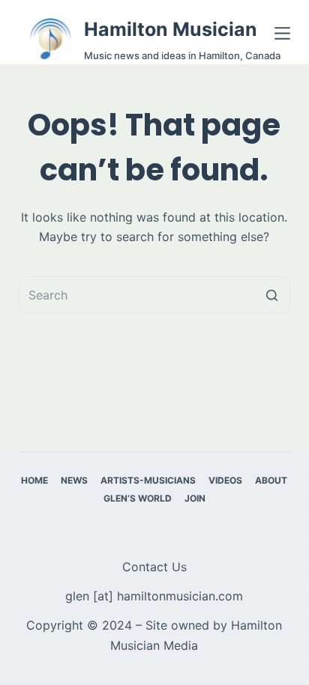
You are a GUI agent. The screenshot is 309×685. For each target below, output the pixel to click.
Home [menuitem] (34, 480)
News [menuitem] (74, 480)
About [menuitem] (271, 480)
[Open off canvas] (282, 33)
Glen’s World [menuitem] (138, 498)
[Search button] (271, 295)
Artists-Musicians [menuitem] (148, 480)
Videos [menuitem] (225, 480)
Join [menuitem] (195, 498)
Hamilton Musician (170, 29)
